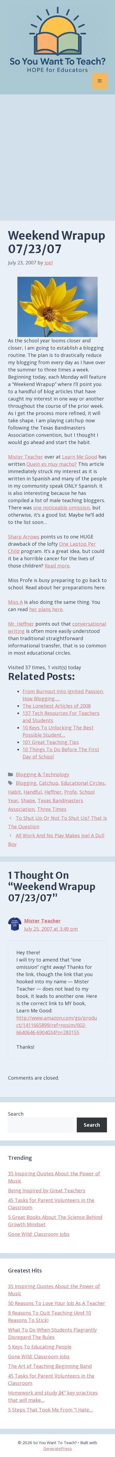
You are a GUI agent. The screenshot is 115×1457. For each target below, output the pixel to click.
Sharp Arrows (23, 536)
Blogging (26, 783)
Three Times (51, 809)
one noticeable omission (61, 507)
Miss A (15, 602)
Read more (57, 565)
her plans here (46, 609)
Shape (28, 800)
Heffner (53, 792)
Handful (33, 792)
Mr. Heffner (21, 624)
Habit (14, 792)
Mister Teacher (25, 456)
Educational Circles (83, 783)
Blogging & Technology (42, 774)
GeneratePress (57, 1448)
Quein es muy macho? (51, 464)
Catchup (48, 783)
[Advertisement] (57, 155)
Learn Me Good (79, 456)
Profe (70, 792)
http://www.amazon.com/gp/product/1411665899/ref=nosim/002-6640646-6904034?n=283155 (56, 1025)
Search (16, 1114)
